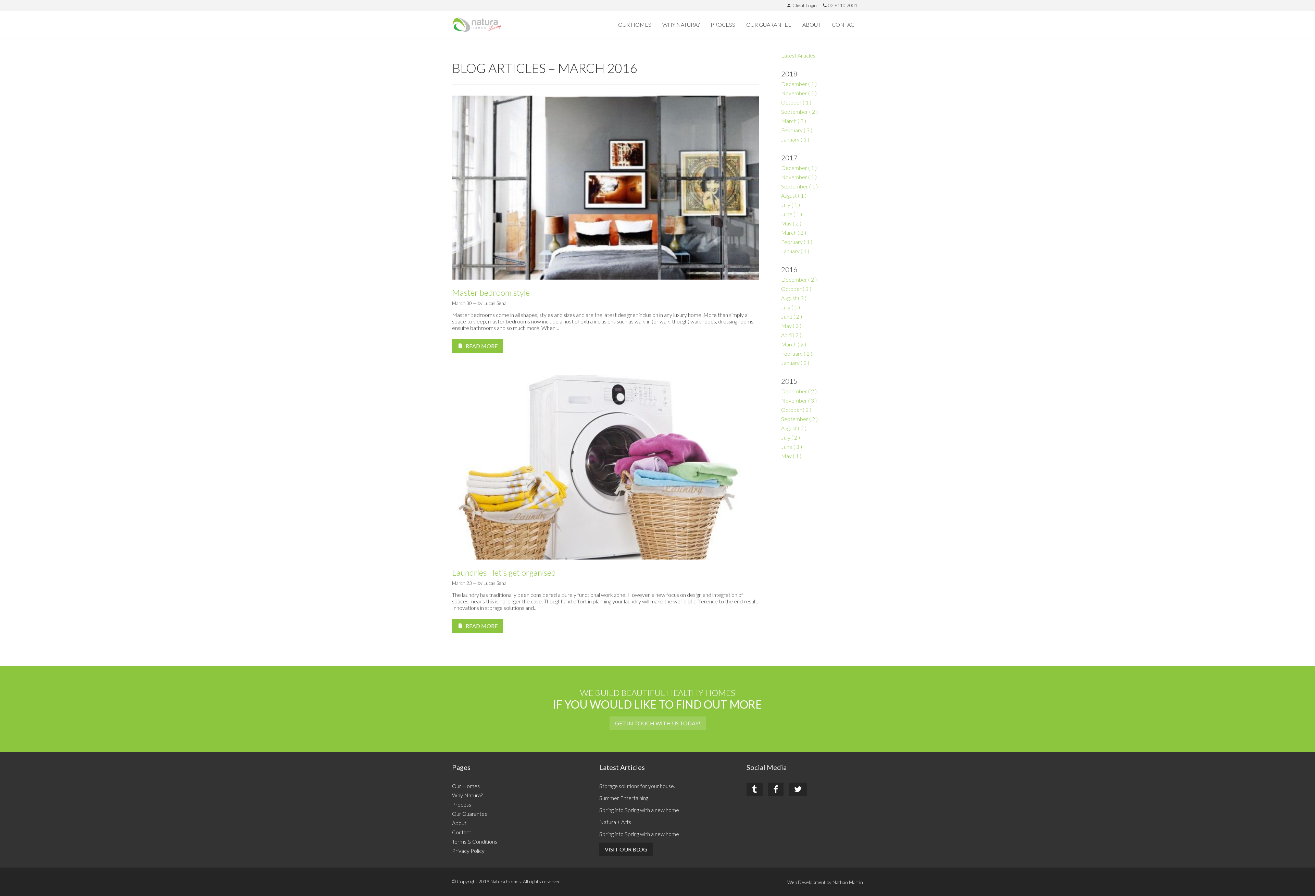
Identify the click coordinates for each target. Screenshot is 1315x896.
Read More (482, 346)
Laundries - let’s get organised (504, 572)
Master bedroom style (491, 292)
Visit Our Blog (626, 849)
